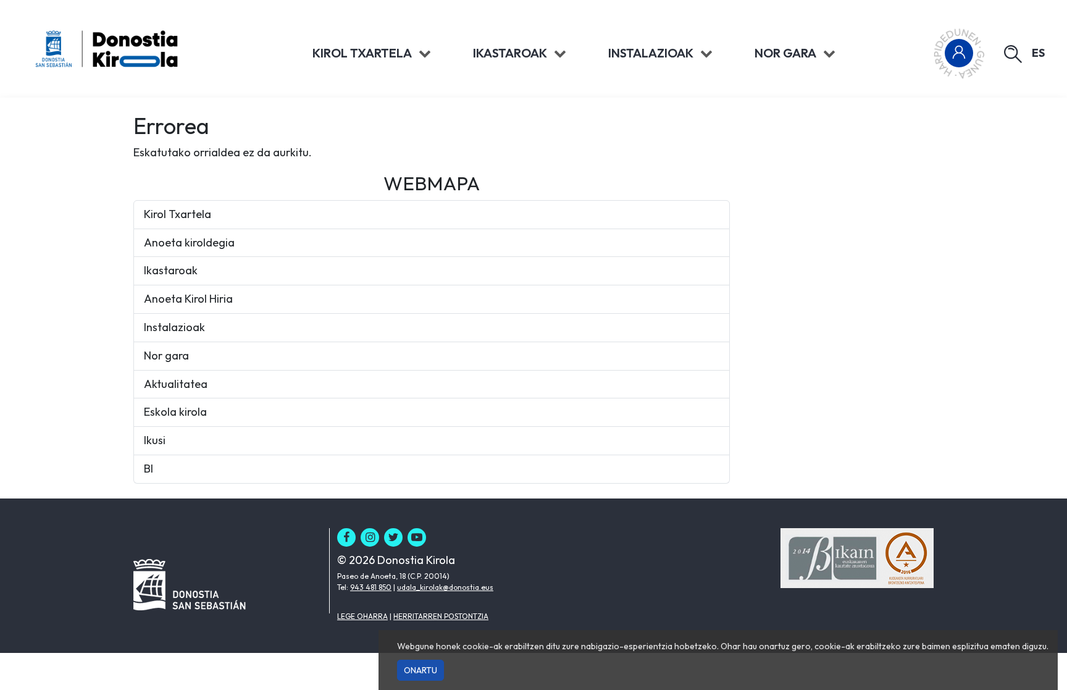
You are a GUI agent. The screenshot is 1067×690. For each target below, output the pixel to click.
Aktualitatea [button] (175, 384)
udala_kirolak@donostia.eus (445, 587)
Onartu (420, 670)
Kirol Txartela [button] (177, 214)
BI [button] (148, 468)
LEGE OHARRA (362, 616)
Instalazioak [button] (174, 327)
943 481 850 (370, 587)
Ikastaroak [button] (171, 270)
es (1038, 53)
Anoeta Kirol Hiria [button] (188, 299)
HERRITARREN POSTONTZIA (440, 616)
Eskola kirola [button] (175, 412)
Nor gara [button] (166, 355)
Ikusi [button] (154, 440)
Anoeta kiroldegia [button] (189, 242)
